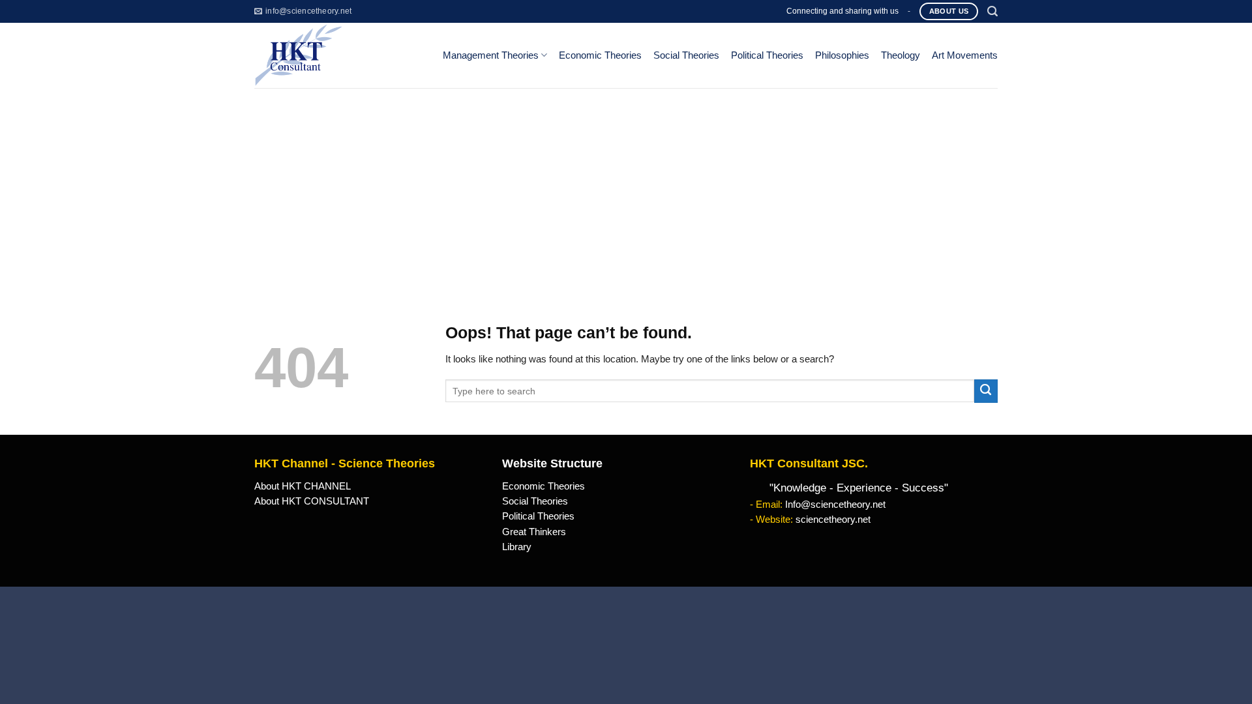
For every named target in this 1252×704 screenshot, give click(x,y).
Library (516, 547)
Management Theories (491, 55)
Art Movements (965, 55)
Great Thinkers (534, 532)
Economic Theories (600, 55)
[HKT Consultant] (338, 55)
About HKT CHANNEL (302, 486)
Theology (900, 55)
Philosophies (842, 55)
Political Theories (767, 55)
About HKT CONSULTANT (311, 501)
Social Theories (686, 55)
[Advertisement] (626, 186)
